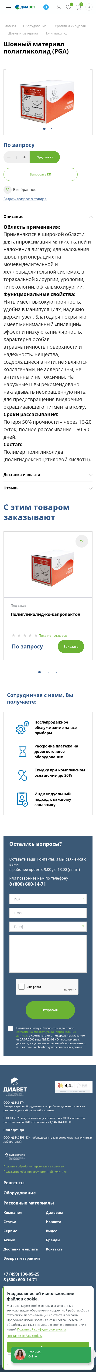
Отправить (50, 1010)
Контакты (55, 1249)
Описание (13, 216)
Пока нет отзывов (53, 635)
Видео (51, 1231)
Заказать (71, 646)
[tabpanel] (48, 102)
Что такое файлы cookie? (24, 1336)
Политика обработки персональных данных (33, 1166)
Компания (12, 1212)
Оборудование (19, 1193)
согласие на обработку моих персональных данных (46, 1033)
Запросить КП (40, 174)
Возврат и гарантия (21, 1258)
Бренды (53, 1240)
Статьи (9, 1222)
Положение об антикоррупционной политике (35, 1171)
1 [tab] (44, 129)
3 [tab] (56, 672)
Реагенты (13, 1182)
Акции (9, 1240)
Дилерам (54, 1212)
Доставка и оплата (21, 474)
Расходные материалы (28, 1203)
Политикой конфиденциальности (41, 1329)
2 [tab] (51, 129)
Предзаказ (45, 157)
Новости (53, 1222)
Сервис (10, 1231)
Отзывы (11, 488)
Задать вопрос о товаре (25, 199)
